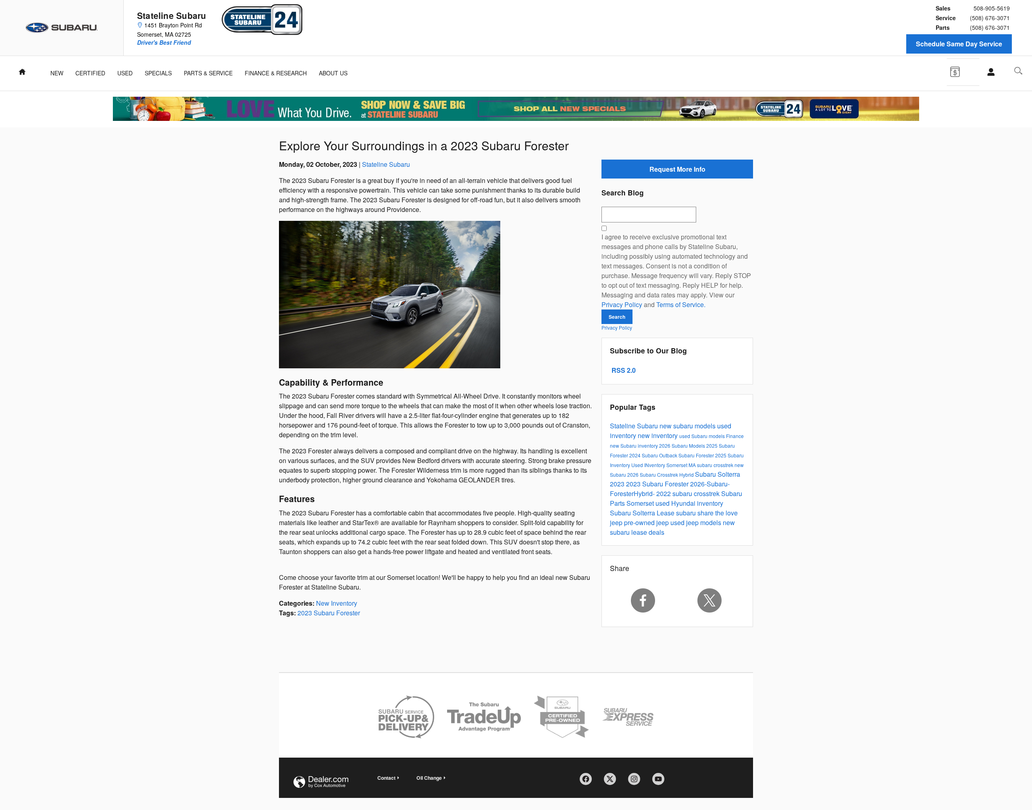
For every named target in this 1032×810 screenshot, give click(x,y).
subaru (686, 512)
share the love (717, 512)
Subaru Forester (696, 455)
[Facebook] (643, 600)
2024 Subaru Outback (653, 455)
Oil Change (429, 777)
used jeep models (696, 522)
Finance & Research (276, 73)
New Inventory (336, 603)
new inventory (658, 435)
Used (125, 73)
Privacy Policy (621, 304)
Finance (735, 435)
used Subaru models (702, 435)
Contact (386, 777)
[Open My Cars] (989, 72)
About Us (333, 73)
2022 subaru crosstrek (688, 493)
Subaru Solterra (633, 512)
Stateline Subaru (386, 164)
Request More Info (677, 169)
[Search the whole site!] (1018, 70)
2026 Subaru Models (682, 445)
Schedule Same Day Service (959, 43)
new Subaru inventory (634, 445)
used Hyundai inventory (689, 503)
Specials (158, 73)
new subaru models (688, 425)
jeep (617, 522)
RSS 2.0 (623, 370)
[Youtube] (661, 782)
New (56, 73)
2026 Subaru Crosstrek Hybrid (661, 474)
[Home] (62, 28)
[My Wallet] (961, 71)
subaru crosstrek (715, 464)
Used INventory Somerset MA (664, 464)
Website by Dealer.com (320, 782)
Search (617, 316)
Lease (666, 512)
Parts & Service (208, 73)
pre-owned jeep (647, 522)
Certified (90, 73)
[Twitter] (710, 600)
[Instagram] (637, 782)
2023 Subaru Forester (329, 612)
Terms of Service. (680, 304)
